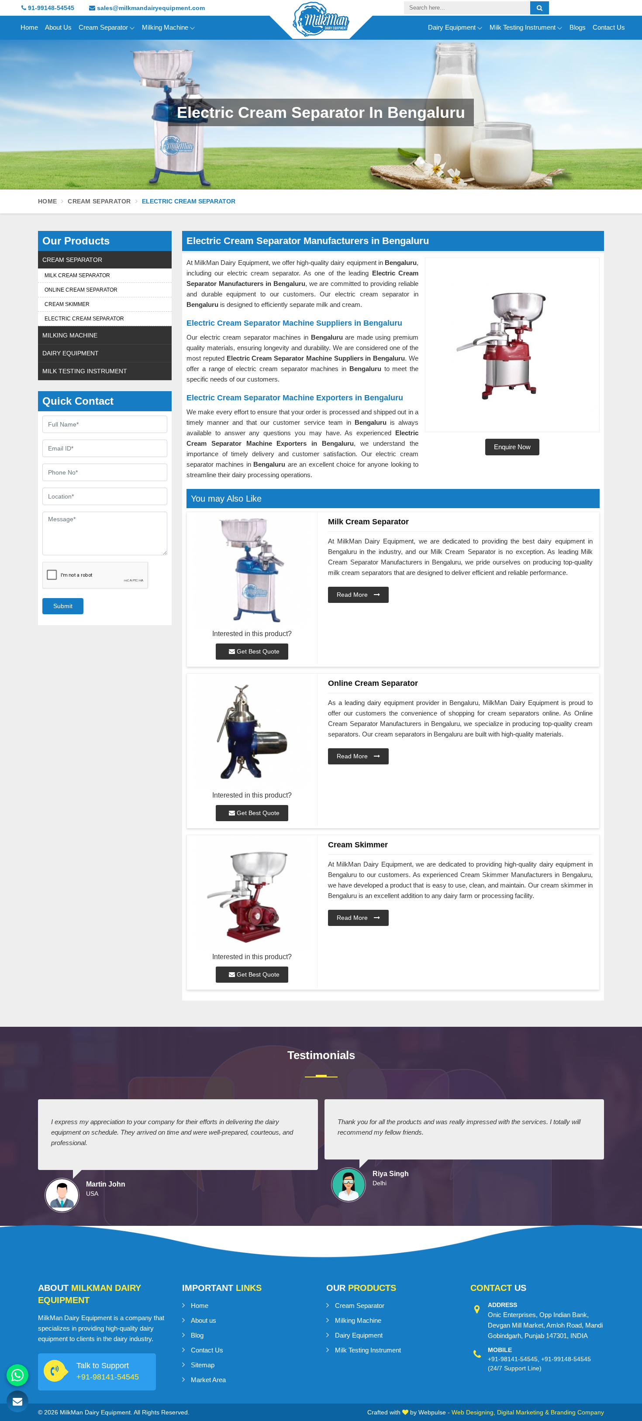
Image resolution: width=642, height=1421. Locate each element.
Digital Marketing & (523, 1412)
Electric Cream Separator (84, 319)
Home (29, 27)
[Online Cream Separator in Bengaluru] (252, 732)
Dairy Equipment (452, 27)
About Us (58, 27)
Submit (62, 605)
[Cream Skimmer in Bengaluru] (252, 893)
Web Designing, (473, 1412)
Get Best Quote (257, 651)
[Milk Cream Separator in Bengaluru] (252, 570)
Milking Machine (165, 27)
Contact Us (609, 27)
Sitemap (202, 1365)
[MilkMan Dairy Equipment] (321, 27)
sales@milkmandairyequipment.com (150, 7)
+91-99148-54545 (566, 1359)
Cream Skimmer (67, 304)
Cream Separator (103, 27)
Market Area (208, 1379)
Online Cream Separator (81, 290)
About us (203, 1320)
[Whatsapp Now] (17, 1375)
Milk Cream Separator (77, 275)
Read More (353, 594)
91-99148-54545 (50, 7)
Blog (197, 1335)
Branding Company (577, 1412)
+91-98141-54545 (107, 1377)
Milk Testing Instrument (523, 27)
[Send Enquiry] (17, 1401)
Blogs (578, 27)
